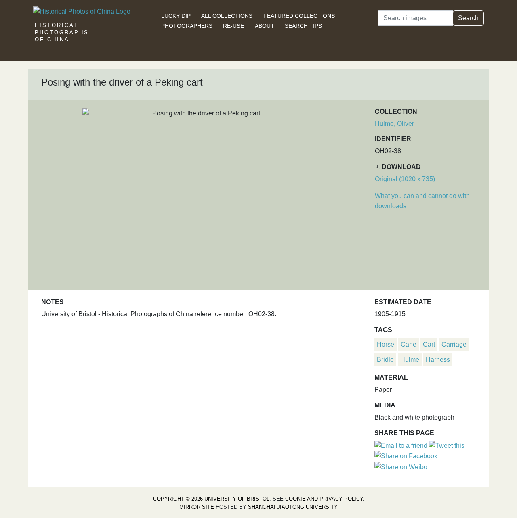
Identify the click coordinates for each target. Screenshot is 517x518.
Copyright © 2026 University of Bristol (211, 499)
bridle (385, 359)
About (264, 26)
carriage (454, 344)
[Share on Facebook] (405, 456)
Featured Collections (299, 16)
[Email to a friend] (401, 445)
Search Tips (303, 26)
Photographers (186, 26)
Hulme (409, 359)
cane (408, 344)
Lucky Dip (176, 16)
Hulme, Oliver (394, 123)
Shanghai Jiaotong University (293, 507)
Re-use (233, 26)
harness (438, 359)
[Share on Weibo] (400, 466)
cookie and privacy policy (324, 499)
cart (429, 344)
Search (468, 18)
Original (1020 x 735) (405, 178)
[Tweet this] (446, 445)
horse (385, 344)
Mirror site (196, 507)
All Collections (226, 16)
